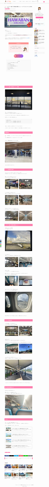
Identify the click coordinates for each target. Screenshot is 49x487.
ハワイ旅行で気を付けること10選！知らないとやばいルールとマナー (20, 434)
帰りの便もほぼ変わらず (11, 68)
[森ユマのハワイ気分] (8, 1)
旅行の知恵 (9, 452)
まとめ (9, 69)
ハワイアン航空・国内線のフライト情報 (13, 62)
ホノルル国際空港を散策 (11, 64)
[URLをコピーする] (30, 455)
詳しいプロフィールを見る (39, 17)
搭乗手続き (9, 63)
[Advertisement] (18, 78)
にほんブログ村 (36, 56)
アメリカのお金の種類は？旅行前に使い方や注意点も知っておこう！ (20, 445)
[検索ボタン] (36, 1)
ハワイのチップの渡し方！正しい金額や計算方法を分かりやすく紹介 (20, 428)
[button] (6, 455)
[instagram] (39, 19)
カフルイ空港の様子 (10, 67)
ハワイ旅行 (6, 452)
